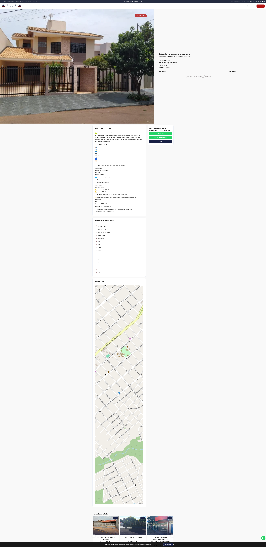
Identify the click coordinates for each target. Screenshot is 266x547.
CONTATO (261, 6)
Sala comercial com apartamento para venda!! (133, 538)
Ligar (161, 141)
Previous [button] (93, 534)
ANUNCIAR (233, 6)
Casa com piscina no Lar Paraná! (160, 538)
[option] (77, 66)
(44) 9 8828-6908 (129, 1)
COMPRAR (218, 6)
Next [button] (171, 534)
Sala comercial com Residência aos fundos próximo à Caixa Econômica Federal (106, 540)
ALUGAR (226, 6)
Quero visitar (161, 133)
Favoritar (190, 76)
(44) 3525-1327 (138, 1)
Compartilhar (199, 76)
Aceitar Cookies (168, 544)
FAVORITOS (252, 6)
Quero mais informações (161, 137)
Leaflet (134, 503)
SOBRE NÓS (242, 6)
